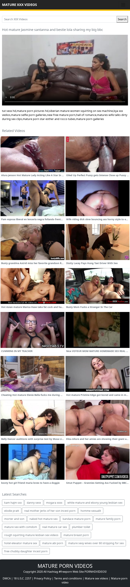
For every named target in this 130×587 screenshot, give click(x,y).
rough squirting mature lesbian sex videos (31, 535)
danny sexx (34, 502)
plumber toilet (81, 527)
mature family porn (108, 519)
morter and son (14, 519)
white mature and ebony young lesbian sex (94, 502)
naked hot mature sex (43, 519)
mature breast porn (76, 535)
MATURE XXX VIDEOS (19, 4)
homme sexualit (91, 511)
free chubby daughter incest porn (26, 551)
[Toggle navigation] (123, 4)
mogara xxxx (54, 502)
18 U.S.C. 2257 (22, 578)
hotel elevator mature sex (20, 543)
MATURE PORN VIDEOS (65, 565)
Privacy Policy (42, 578)
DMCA (7, 578)
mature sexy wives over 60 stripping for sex (96, 543)
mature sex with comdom (20, 527)
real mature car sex (54, 527)
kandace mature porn (77, 519)
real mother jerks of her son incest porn (49, 511)
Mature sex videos (96, 578)
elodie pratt (11, 511)
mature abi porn (52, 543)
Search (122, 19)
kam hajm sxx (13, 502)
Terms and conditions (68, 578)
